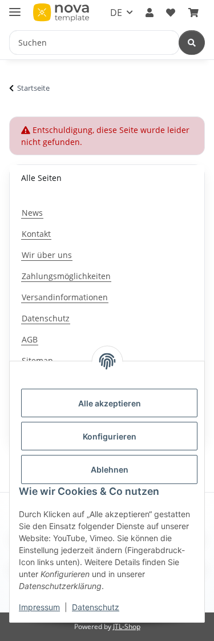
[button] (149, 12)
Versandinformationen (65, 297)
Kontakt (36, 233)
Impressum (39, 607)
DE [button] (116, 12)
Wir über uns (47, 254)
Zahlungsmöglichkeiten (66, 276)
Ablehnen (109, 469)
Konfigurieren (109, 436)
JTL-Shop (126, 626)
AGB (30, 339)
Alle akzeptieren (109, 403)
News (32, 212)
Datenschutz (95, 607)
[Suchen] (192, 42)
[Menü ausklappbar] (15, 7)
